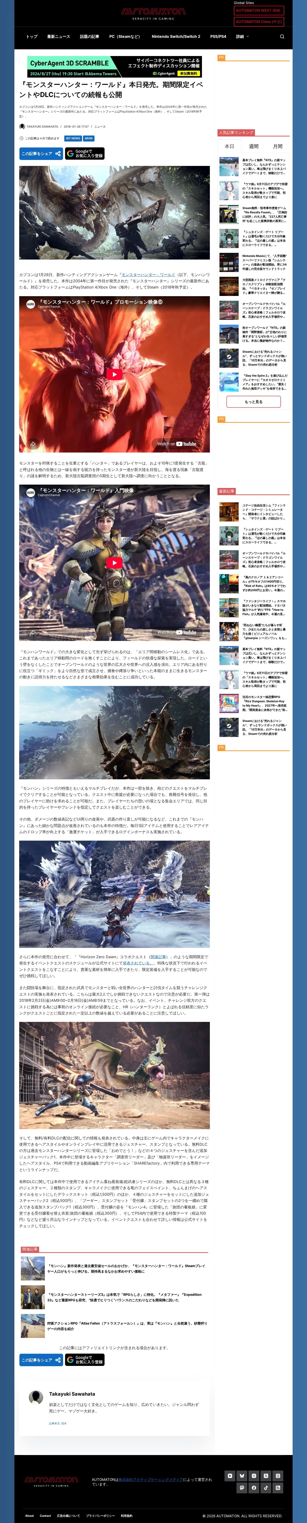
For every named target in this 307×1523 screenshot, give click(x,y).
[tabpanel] (253, 281)
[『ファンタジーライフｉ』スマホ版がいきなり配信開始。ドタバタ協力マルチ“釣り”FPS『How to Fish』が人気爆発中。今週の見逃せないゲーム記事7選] (229, 607)
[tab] (230, 146)
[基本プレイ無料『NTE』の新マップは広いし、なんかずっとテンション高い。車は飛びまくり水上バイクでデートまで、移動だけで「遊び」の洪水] (229, 655)
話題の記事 (89, 36)
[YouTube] (229, 1476)
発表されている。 (138, 963)
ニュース (100, 126)
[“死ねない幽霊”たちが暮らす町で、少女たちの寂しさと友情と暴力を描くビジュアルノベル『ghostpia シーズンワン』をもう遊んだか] (229, 631)
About (29, 1515)
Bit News (73, 138)
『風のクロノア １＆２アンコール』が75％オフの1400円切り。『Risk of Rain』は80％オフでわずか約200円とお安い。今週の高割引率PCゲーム (264, 585)
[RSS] (277, 1488)
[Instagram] (253, 1476)
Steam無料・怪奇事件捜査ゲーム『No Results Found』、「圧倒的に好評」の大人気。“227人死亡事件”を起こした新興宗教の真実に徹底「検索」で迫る (264, 216)
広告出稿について (68, 1515)
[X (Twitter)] (265, 1476)
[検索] (282, 36)
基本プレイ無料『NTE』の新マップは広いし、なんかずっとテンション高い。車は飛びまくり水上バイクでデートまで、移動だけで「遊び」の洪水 (264, 168)
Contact (45, 1515)
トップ (31, 36)
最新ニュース (58, 36)
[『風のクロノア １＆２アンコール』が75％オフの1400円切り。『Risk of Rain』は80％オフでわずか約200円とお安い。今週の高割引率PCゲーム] (229, 583)
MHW (89, 138)
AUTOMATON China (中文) (259, 21)
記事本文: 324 (57, 1423)
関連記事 (158, 956)
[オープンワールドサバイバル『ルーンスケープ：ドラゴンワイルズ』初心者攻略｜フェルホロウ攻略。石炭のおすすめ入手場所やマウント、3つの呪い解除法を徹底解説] (229, 559)
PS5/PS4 (218, 36)
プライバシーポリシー (100, 1515)
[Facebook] (253, 1488)
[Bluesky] (241, 1476)
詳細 (240, 36)
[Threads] (277, 1476)
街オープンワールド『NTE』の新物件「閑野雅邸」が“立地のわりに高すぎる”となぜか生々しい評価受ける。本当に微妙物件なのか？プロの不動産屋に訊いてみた (264, 336)
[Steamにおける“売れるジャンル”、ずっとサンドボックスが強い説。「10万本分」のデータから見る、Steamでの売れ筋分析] (229, 727)
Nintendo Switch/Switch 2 (176, 36)
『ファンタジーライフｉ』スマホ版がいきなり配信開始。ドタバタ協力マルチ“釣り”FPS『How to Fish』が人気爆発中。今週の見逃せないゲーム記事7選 (264, 609)
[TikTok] (265, 1488)
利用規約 (126, 1515)
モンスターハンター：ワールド (148, 274)
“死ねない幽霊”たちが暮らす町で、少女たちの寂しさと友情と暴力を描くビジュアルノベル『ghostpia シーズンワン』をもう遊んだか (264, 633)
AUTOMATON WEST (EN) (258, 10)
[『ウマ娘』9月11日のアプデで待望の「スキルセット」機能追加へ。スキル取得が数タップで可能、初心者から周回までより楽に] (229, 679)
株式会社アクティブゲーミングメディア (150, 1479)
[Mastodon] (241, 1488)
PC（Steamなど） (125, 36)
